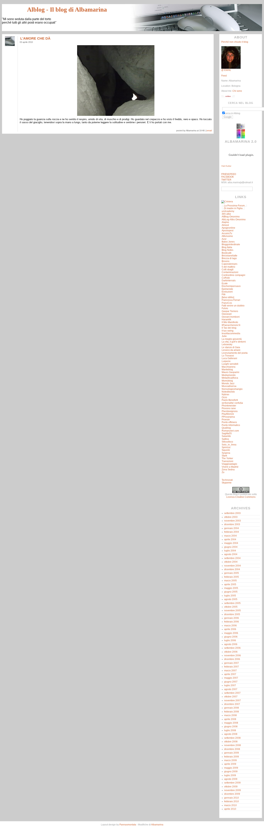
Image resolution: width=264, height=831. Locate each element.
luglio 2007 (230, 685)
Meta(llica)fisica (230, 377)
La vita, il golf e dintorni (234, 341)
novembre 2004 (232, 565)
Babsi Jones (228, 241)
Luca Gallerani (229, 358)
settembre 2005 (232, 603)
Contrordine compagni (233, 275)
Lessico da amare (231, 350)
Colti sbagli (227, 269)
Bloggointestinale (231, 244)
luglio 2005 (230, 595)
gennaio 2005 (231, 573)
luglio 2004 (230, 550)
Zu (223, 472)
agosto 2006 (230, 644)
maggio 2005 (231, 588)
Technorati (227, 480)
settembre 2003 (232, 513)
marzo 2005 (230, 580)
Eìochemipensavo (231, 286)
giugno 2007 (231, 681)
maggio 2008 (231, 723)
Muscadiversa (229, 386)
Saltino (225, 439)
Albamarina (157, 824)
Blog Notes (227, 250)
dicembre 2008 (232, 749)
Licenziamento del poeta (235, 353)
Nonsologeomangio (232, 389)
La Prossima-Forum (234, 205)
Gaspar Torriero (230, 311)
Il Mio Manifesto (230, 322)
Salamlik (226, 436)
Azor (224, 239)
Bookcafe (227, 253)
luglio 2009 (230, 775)
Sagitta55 (227, 433)
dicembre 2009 (232, 794)
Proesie (226, 419)
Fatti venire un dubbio (233, 305)
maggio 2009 (231, 768)
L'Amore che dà (35, 38)
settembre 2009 (232, 782)
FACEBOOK (227, 177)
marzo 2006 (230, 625)
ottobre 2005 (231, 606)
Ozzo (224, 397)
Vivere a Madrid (230, 467)
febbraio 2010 (231, 801)
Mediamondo (229, 375)
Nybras (225, 394)
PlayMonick (228, 414)
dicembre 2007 (232, 704)
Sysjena (226, 453)
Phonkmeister (229, 405)
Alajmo (225, 222)
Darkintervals (229, 280)
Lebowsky (227, 344)
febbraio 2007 (231, 666)
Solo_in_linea (229, 444)
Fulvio (225, 308)
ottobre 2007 (231, 696)
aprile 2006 (230, 629)
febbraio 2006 (231, 621)
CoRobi (226, 277)
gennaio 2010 (231, 797)
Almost (225, 225)
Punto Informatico (231, 425)
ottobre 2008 (231, 741)
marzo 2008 (230, 715)
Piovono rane (229, 408)
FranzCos (227, 303)
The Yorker (227, 458)
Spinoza (226, 447)
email (209, 130)
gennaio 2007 (231, 663)
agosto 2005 (230, 599)
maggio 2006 (231, 633)
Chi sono (237, 91)
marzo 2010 (230, 805)
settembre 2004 (232, 558)
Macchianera (228, 366)
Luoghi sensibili (230, 364)
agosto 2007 (230, 689)
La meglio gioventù (232, 339)
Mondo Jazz (228, 383)
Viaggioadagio (229, 464)
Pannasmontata (127, 824)
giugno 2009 (231, 771)
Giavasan (227, 314)
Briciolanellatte (229, 255)
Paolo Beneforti (230, 400)
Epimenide (227, 289)
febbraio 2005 (231, 577)
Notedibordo (228, 391)
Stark (224, 455)
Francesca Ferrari (231, 300)
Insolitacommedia (231, 333)
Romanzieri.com (230, 430)
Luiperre (226, 361)
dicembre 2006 (232, 659)
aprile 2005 (230, 584)
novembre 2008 (232, 745)
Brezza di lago (229, 258)
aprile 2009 (230, 764)
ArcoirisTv (227, 233)
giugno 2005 (231, 591)
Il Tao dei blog (229, 327)
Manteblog (227, 369)
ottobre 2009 (231, 786)
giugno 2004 (231, 547)
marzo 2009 (230, 760)
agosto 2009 (230, 779)
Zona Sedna (228, 469)
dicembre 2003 (232, 524)
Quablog (226, 428)
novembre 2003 (232, 520)
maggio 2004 (231, 543)
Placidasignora (230, 411)
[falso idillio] (228, 297)
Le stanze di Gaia (231, 347)
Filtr (224, 294)
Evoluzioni (227, 291)
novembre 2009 (232, 790)
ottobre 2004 (231, 562)
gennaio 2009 (231, 752)
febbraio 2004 (231, 532)
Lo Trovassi (228, 355)
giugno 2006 (231, 636)
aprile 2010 (230, 809)
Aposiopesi (227, 230)
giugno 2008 (231, 726)
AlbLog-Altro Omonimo (234, 219)
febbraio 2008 (231, 711)
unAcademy (228, 211)
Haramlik (226, 319)
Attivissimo (227, 236)
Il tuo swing (227, 330)
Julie (224, 336)
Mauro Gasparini (230, 372)
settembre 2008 (232, 738)
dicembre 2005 (232, 614)
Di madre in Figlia (233, 208)
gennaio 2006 (231, 618)
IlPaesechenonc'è (231, 325)
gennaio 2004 (231, 528)
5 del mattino (228, 266)
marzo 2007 (230, 670)
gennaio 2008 (231, 707)
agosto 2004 (230, 554)
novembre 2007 (232, 700)
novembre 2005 (232, 610)
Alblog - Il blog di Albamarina (67, 9)
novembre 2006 (232, 655)
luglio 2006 (230, 640)
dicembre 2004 (232, 569)
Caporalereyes (229, 264)
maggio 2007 (231, 678)
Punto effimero (229, 422)
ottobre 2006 (231, 651)
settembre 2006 (232, 648)
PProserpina (228, 417)
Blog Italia (227, 247)
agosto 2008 (230, 734)
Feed (224, 75)
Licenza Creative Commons (240, 497)
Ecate (225, 283)
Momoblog (227, 380)
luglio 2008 (230, 730)
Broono (225, 261)
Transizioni (227, 461)
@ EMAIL (226, 70)
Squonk (226, 450)
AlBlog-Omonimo (231, 216)
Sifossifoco (227, 441)
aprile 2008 (230, 719)
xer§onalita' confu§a (232, 403)
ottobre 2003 (231, 517)
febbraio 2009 (231, 756)
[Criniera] (227, 201)
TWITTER (226, 179)
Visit (226, 166)
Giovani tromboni (231, 316)
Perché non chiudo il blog (234, 42)
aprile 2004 (230, 539)
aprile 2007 (230, 674)
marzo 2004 (230, 535)
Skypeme (227, 482)
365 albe (226, 214)
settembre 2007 (232, 693)
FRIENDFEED (228, 174)
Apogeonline (228, 227)
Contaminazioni (230, 272)
